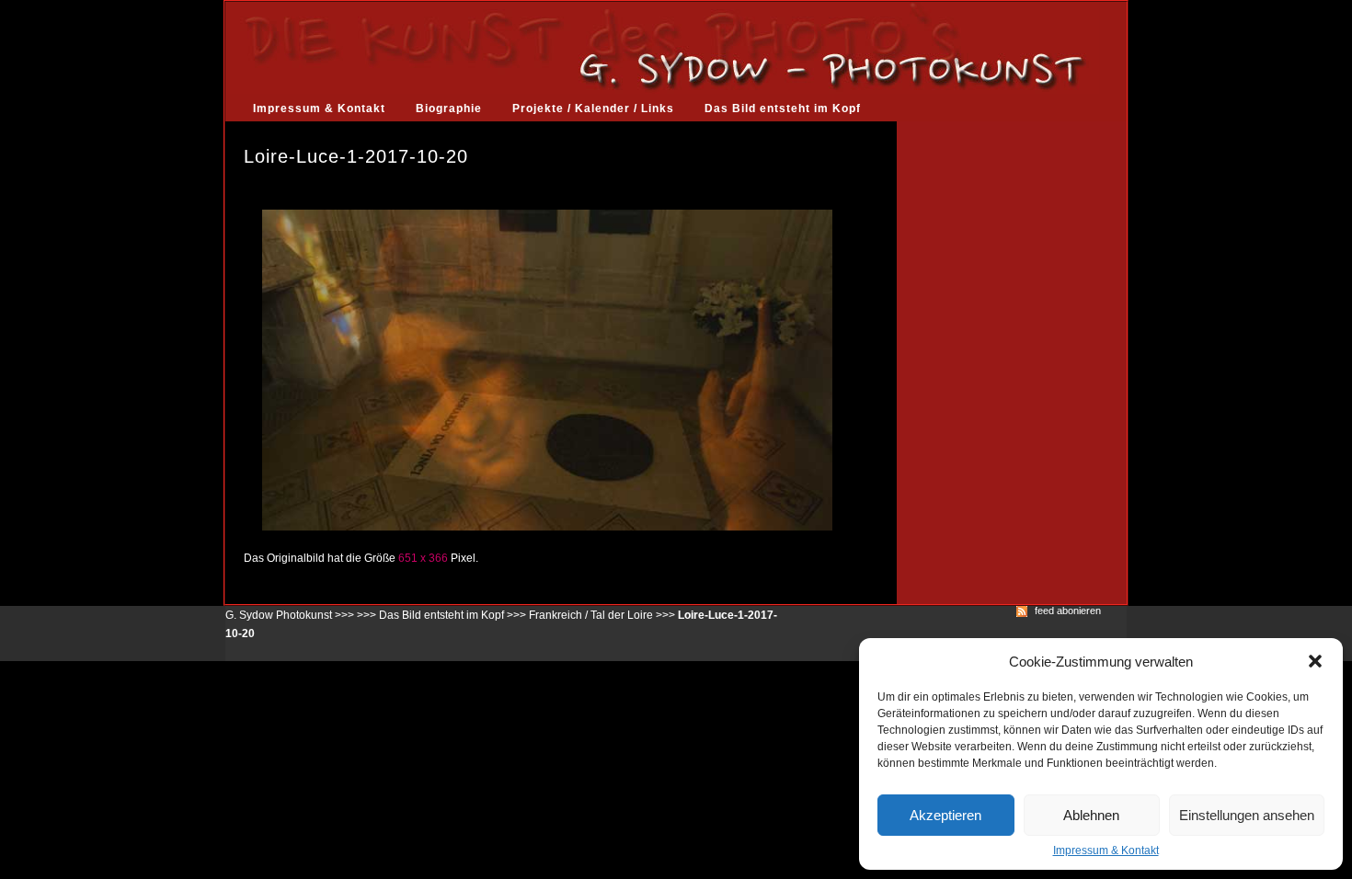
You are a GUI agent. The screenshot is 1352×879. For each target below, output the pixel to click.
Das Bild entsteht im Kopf (783, 108)
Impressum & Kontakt (1106, 850)
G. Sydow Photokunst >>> (289, 615)
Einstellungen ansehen (1246, 815)
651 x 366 (423, 558)
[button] (1315, 661)
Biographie (449, 108)
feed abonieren (1068, 611)
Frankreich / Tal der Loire (591, 615)
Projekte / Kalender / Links (593, 108)
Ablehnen (1091, 815)
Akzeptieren (945, 815)
